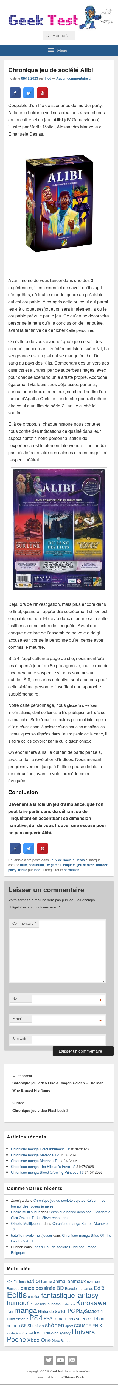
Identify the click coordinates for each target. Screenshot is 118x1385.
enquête (69, 864)
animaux (77, 1280)
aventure (93, 1281)
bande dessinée (38, 1287)
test (38, 1332)
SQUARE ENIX (88, 1325)
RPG (71, 1318)
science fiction (90, 1318)
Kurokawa (91, 1302)
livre (10, 1311)
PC (71, 1311)
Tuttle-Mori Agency (57, 1333)
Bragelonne (74, 1288)
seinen (13, 1325)
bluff (23, 864)
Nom (16, 998)
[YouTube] (60, 1360)
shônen (54, 1325)
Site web (19, 1038)
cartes (88, 1288)
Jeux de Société (62, 859)
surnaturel (26, 1333)
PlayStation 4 (89, 1311)
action (34, 1280)
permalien (71, 869)
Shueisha (35, 1325)
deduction (36, 864)
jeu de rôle (38, 1303)
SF (23, 1325)
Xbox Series (61, 1340)
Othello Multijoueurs (27, 1223)
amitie (47, 1281)
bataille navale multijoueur (31, 1235)
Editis (17, 1294)
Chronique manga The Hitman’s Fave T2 (43, 1166)
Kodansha (68, 1304)
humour (18, 1302)
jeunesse (54, 1303)
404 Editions (16, 1281)
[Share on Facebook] (15, 97)
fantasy (87, 1295)
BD (60, 1287)
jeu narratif (85, 864)
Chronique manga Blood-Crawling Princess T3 (47, 1172)
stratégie (12, 1333)
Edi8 (99, 1287)
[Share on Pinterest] (42, 97)
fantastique (58, 1295)
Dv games (53, 864)
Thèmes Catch (74, 1377)
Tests (80, 859)
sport (69, 1325)
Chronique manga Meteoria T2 (35, 1154)
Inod (48, 78)
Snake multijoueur (25, 1211)
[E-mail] (72, 1360)
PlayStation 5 (17, 1318)
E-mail (17, 1018)
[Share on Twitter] (28, 97)
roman (59, 1318)
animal (59, 1281)
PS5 (48, 1318)
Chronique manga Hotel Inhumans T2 (40, 1148)
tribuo (22, 869)
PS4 (36, 1317)
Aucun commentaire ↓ (73, 78)
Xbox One (39, 1339)
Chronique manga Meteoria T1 (35, 1160)
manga (25, 1309)
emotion (34, 1296)
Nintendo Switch (52, 1311)
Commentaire (24, 923)
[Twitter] (48, 1360)
